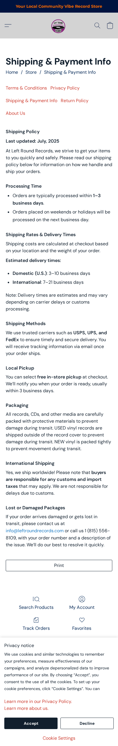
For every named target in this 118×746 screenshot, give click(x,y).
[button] (59, 25)
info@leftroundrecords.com (35, 531)
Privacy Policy (65, 88)
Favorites (81, 628)
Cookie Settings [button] (59, 738)
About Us (15, 113)
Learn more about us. (26, 708)
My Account (82, 607)
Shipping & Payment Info (70, 72)
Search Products (36, 607)
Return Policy (74, 101)
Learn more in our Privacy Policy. (38, 701)
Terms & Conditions (26, 88)
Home (12, 72)
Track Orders (36, 628)
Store (31, 72)
